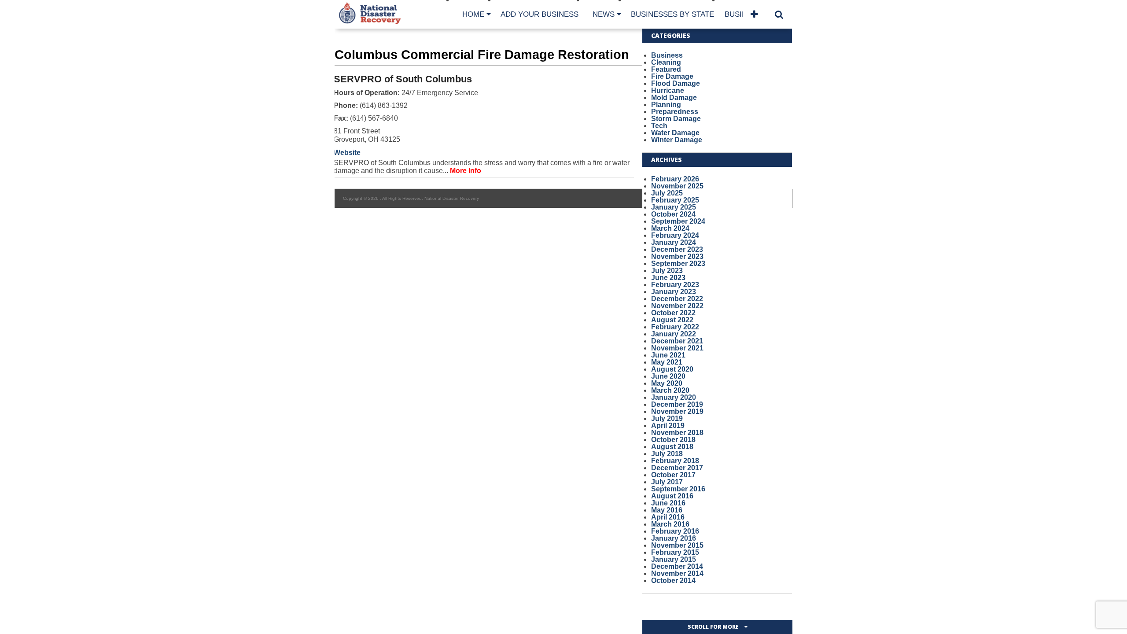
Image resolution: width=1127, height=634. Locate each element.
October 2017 (673, 475)
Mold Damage (674, 97)
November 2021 (677, 348)
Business (667, 55)
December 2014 (677, 566)
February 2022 (675, 327)
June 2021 (668, 355)
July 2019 (667, 418)
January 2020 (673, 397)
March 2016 (670, 524)
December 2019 (677, 404)
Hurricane (667, 90)
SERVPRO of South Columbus (403, 79)
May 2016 (666, 510)
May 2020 (666, 383)
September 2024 (678, 221)
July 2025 (667, 193)
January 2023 (673, 291)
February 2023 (675, 284)
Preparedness (674, 111)
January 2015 (673, 559)
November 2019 (677, 411)
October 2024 (673, 214)
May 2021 (666, 362)
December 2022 (677, 298)
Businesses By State (672, 14)
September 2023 (678, 263)
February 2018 (675, 460)
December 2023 (677, 249)
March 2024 (670, 228)
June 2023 (668, 277)
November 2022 (677, 306)
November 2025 (677, 186)
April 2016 (668, 517)
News (604, 14)
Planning (666, 104)
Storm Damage (676, 118)
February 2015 (675, 552)
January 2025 (673, 207)
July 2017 (667, 482)
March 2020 (670, 390)
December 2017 (677, 468)
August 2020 (672, 369)
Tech (659, 125)
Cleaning (666, 62)
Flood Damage (675, 83)
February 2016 (675, 531)
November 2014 (677, 573)
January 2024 (673, 242)
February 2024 (675, 235)
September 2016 (678, 489)
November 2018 (677, 432)
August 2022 (672, 320)
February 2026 (675, 179)
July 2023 (667, 270)
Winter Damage (676, 140)
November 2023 (677, 256)
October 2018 (673, 439)
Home (473, 14)
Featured (666, 69)
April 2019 (668, 425)
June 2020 (668, 376)
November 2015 (677, 545)
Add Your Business (539, 14)
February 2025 (675, 200)
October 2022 (673, 313)
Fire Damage (672, 76)
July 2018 (667, 453)
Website (347, 152)
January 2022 (673, 334)
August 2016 (672, 496)
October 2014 (673, 580)
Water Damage (675, 132)
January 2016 (673, 538)
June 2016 (668, 503)
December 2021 (677, 341)
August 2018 (672, 446)
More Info (465, 170)
